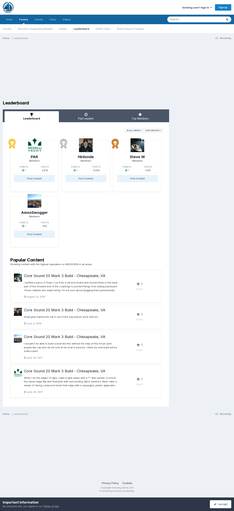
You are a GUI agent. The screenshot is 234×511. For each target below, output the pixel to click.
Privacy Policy (110, 483)
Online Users (103, 28)
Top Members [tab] (140, 118)
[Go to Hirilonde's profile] (86, 145)
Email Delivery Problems (130, 28)
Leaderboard (81, 28)
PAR (34, 157)
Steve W (137, 157)
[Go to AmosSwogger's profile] (34, 201)
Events (63, 28)
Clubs (53, 19)
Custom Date (152, 130)
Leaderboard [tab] (31, 118)
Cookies (127, 483)
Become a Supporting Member (35, 28)
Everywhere (211, 19)
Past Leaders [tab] (86, 118)
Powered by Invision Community (117, 491)
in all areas (133, 130)
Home (9, 19)
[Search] (227, 19)
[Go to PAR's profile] (34, 145)
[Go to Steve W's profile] (137, 145)
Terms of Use (51, 506)
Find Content (34, 178)
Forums (23, 19)
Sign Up (223, 7)
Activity (39, 19)
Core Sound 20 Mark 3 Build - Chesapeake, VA (64, 276)
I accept (221, 504)
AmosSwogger (34, 212)
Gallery (67, 19)
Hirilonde (86, 157)
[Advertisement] (69, 71)
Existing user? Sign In (196, 7)
